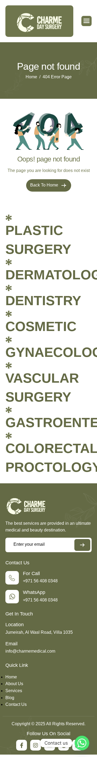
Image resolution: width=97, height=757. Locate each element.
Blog (9, 697)
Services (13, 690)
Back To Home (44, 185)
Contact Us (16, 704)
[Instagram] (35, 745)
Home (11, 677)
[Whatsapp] (82, 743)
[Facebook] (21, 745)
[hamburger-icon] (86, 21)
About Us (14, 683)
